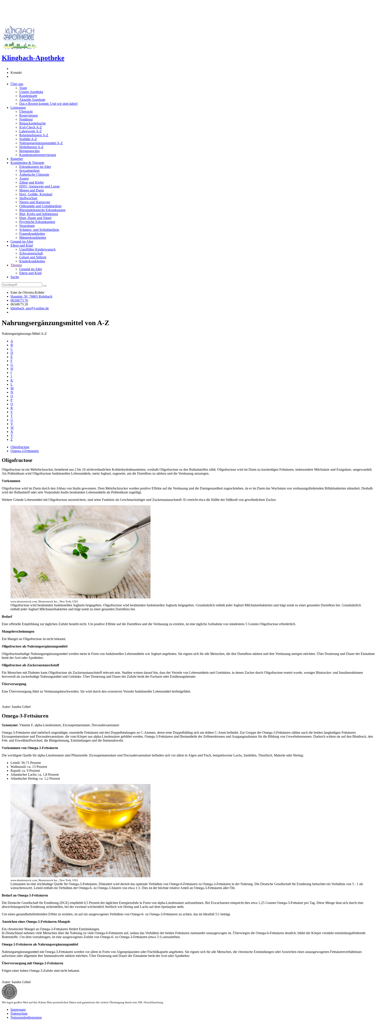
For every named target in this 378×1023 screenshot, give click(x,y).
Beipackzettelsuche (32, 123)
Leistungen (18, 107)
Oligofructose (19, 447)
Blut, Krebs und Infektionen (38, 214)
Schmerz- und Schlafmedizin (39, 230)
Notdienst (26, 119)
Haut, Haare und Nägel (35, 218)
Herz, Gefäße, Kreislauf (35, 194)
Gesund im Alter (21, 241)
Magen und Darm (31, 190)
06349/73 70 (19, 300)
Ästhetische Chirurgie (34, 174)
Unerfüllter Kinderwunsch (37, 249)
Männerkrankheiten (32, 237)
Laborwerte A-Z (30, 131)
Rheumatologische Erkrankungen (42, 210)
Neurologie (27, 226)
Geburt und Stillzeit (32, 257)
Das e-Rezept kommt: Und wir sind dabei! (48, 103)
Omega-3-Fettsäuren (24, 451)
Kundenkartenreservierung (37, 155)
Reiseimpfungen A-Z (33, 135)
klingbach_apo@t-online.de (29, 308)
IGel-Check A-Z (30, 127)
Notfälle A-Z (28, 139)
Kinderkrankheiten (32, 261)
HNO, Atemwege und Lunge (39, 186)
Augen (24, 178)
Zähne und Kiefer (31, 182)
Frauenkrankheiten (32, 233)
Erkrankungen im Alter (35, 166)
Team (23, 88)
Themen (16, 265)
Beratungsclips (29, 151)
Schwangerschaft (31, 253)
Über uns (16, 84)
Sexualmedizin (29, 170)
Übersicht (26, 111)
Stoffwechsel (28, 198)
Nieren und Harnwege (34, 202)
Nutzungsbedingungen (26, 1017)
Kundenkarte (28, 96)
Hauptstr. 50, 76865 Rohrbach (31, 296)
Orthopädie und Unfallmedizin (40, 206)
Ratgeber (16, 159)
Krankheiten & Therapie (27, 163)
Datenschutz (19, 1013)
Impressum (18, 1009)
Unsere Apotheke (31, 92)
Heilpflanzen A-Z (31, 147)
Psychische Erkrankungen (37, 222)
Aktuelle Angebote (32, 100)
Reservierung (28, 115)
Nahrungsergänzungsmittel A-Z (41, 143)
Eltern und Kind (21, 245)
